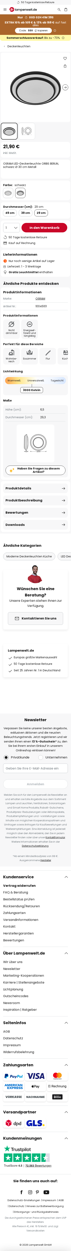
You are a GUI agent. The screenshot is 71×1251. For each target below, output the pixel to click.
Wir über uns (12, 962)
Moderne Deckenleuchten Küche (29, 556)
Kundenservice (18, 877)
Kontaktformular (55, 837)
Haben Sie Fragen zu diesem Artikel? (38, 470)
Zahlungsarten (14, 913)
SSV (33, 30)
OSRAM (40, 299)
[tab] (35, 909)
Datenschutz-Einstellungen (23, 1200)
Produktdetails (18, 488)
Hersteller (45, 860)
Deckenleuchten (18, 46)
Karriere (9, 982)
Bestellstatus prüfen (19, 899)
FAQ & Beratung (15, 892)
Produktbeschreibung (24, 500)
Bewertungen (17, 512)
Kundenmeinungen (22, 1138)
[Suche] (59, 9)
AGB (6, 1031)
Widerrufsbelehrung (18, 1052)
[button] (9, 131)
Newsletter (11, 969)
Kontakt (9, 926)
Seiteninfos (14, 1023)
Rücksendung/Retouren (21, 906)
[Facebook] (24, 1192)
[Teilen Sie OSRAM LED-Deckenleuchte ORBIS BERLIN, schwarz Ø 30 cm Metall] (65, 66)
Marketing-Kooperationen (23, 975)
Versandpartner (19, 1112)
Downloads (15, 525)
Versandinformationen (20, 920)
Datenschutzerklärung (35, 846)
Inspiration (11, 1009)
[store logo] (25, 9)
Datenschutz (13, 1038)
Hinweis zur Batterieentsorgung (45, 1206)
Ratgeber (29, 1009)
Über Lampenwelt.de (24, 953)
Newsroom (11, 1003)
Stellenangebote (31, 982)
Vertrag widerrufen (19, 885)
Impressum (12, 1045)
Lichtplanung (13, 989)
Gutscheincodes (15, 996)
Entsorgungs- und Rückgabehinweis (36, 1212)
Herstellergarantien (18, 933)
